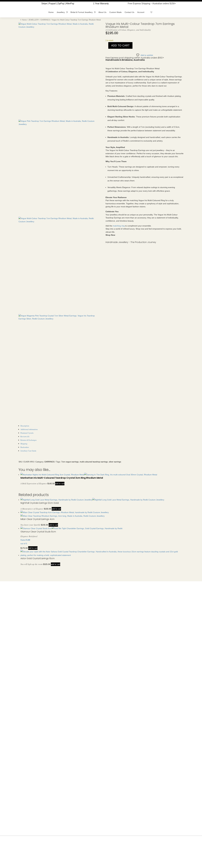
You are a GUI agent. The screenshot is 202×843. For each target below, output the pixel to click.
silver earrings (115, 462)
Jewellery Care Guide (28, 450)
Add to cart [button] (59, 483)
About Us (102, 12)
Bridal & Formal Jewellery (81, 12)
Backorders (24, 447)
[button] (192, 833)
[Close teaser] (182, 839)
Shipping (23, 443)
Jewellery (61, 12)
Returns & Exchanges (28, 440)
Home (51, 12)
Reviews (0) (24, 436)
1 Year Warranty (101, 3)
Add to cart (120, 45)
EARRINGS (45, 20)
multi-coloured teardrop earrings (94, 462)
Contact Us (129, 12)
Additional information (29, 429)
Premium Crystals (27, 433)
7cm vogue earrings (70, 462)
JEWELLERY (33, 20)
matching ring (119, 226)
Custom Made (115, 12)
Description (24, 426)
